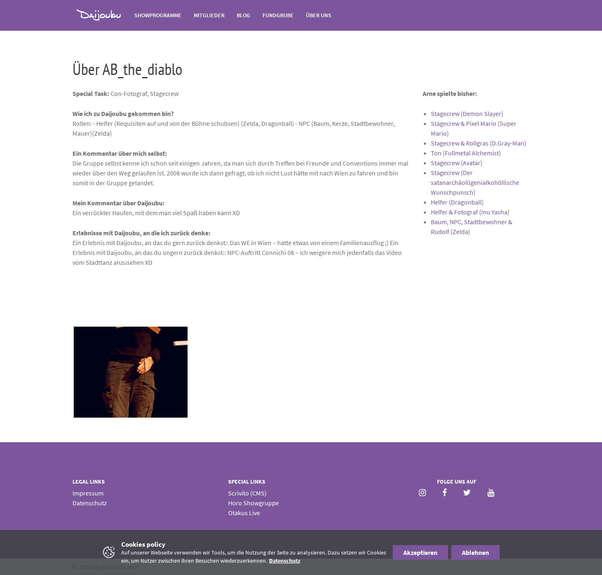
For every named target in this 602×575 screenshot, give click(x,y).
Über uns (318, 15)
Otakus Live (244, 513)
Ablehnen (475, 552)
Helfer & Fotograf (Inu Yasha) (470, 212)
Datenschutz (89, 503)
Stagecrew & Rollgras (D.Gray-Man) (478, 143)
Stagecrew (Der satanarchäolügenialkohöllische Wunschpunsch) (475, 182)
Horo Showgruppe (253, 503)
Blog (243, 15)
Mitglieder (209, 15)
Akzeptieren (420, 552)
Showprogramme (157, 15)
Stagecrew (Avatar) (456, 163)
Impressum (88, 493)
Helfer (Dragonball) (457, 202)
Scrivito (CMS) (247, 493)
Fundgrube (278, 15)
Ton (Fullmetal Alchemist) (466, 153)
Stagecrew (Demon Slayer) (467, 113)
